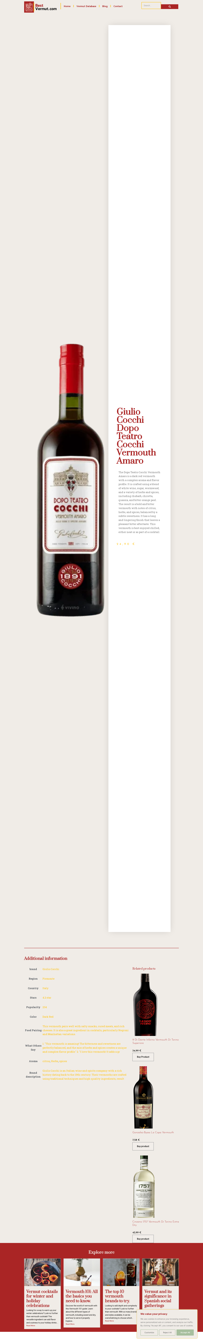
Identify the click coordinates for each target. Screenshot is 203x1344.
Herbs (54, 1061)
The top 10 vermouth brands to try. (117, 1296)
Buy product (143, 1146)
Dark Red (48, 1016)
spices (63, 1061)
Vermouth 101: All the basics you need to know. (82, 1296)
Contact (118, 6)
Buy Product (143, 1057)
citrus (46, 1061)
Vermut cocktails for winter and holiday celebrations (42, 1298)
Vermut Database (86, 6)
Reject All (167, 1332)
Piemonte (49, 978)
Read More (30, 1325)
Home (67, 6)
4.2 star (47, 997)
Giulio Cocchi (51, 969)
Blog (105, 6)
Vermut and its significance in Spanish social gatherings (158, 1298)
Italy (45, 988)
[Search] (169, 6)
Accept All (185, 1332)
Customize (149, 1332)
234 (45, 1007)
